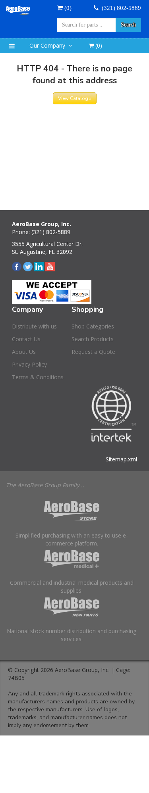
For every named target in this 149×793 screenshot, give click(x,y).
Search (128, 25)
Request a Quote (93, 351)
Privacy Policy (29, 364)
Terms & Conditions (38, 377)
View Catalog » (74, 98)
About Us (24, 351)
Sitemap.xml (121, 459)
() (98, 45)
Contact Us (26, 339)
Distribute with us (34, 326)
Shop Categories (93, 326)
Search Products (93, 339)
